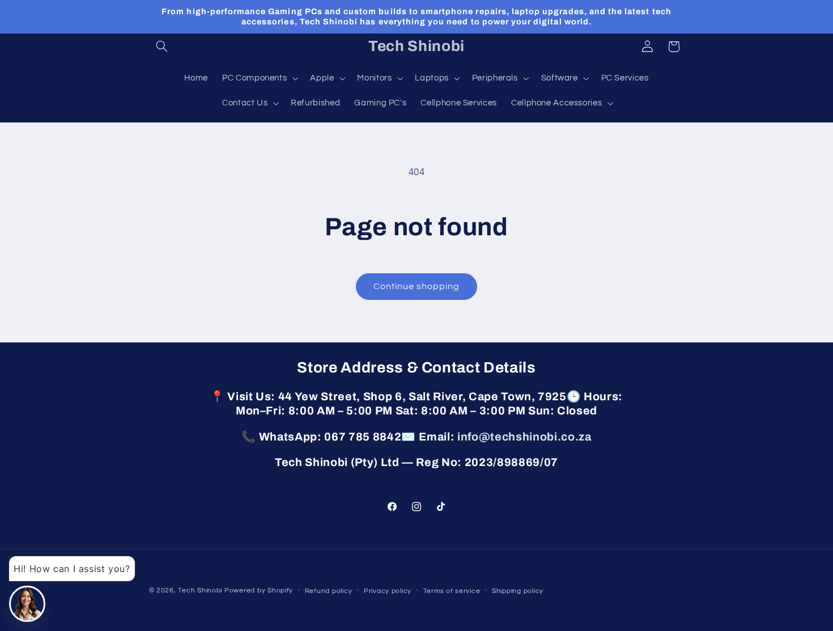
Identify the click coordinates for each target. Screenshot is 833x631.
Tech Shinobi (200, 590)
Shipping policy (517, 591)
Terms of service (452, 591)
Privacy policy (387, 591)
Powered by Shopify (258, 590)
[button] (162, 46)
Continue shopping (416, 286)
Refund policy (328, 591)
